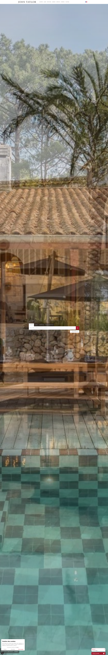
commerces (41, 324)
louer (36, 324)
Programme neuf (49, 324)
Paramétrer (13, 649)
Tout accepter (20, 649)
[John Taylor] (27, 2)
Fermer (5, 649)
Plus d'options (74, 331)
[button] (2, 653)
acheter (31, 324)
